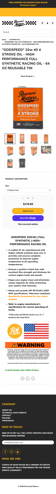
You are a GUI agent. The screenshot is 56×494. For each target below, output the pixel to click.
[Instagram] (11, 451)
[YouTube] (17, 451)
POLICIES (6, 418)
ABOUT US (7, 410)
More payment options (28, 224)
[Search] (52, 32)
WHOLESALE (8, 420)
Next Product (27, 76)
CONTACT (6, 415)
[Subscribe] (51, 442)
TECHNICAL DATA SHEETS (14, 413)
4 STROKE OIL (14, 40)
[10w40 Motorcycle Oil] (28, 108)
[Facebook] (5, 451)
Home (4, 40)
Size (7, 185)
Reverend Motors (31, 486)
